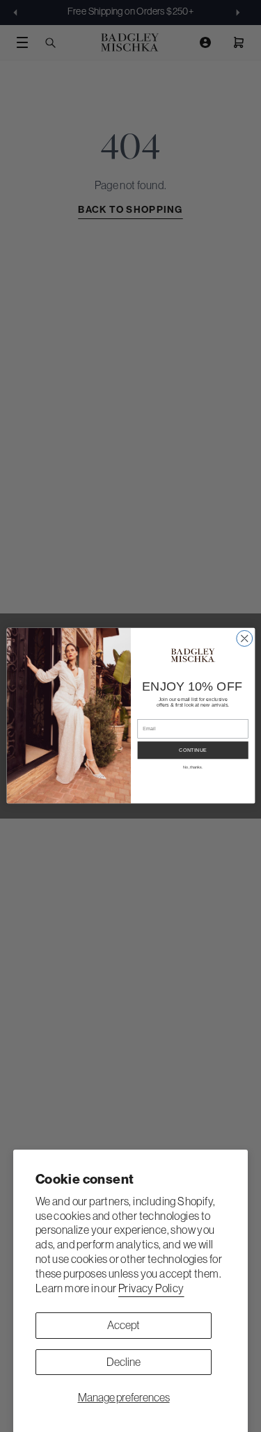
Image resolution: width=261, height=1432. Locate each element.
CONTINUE (193, 750)
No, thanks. (193, 767)
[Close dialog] (244, 639)
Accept (123, 1325)
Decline (123, 1361)
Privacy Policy (151, 1288)
